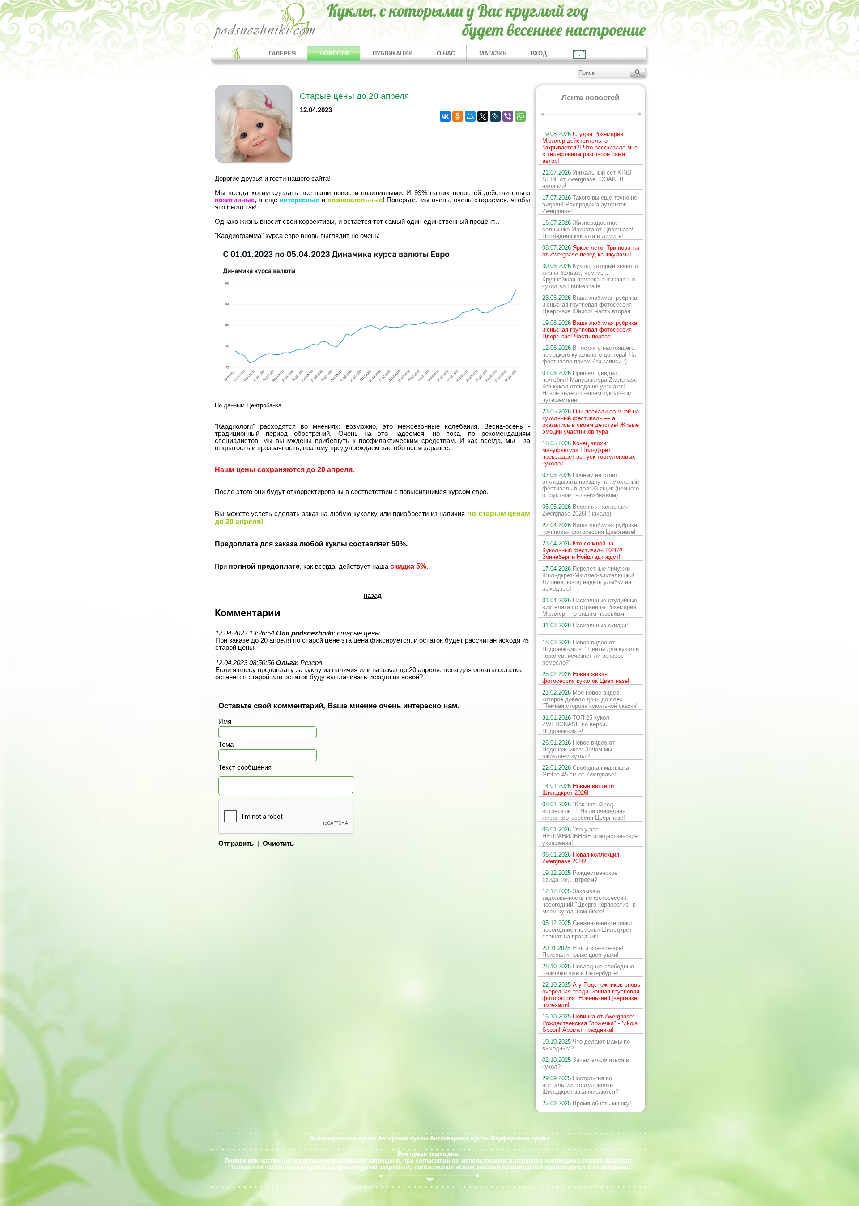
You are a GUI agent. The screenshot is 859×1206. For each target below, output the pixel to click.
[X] (482, 116)
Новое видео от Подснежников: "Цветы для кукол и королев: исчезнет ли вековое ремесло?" (590, 652)
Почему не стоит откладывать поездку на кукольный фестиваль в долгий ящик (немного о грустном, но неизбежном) (590, 485)
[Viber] (507, 116)
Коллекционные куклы (343, 1138)
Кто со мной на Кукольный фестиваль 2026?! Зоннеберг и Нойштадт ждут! (582, 550)
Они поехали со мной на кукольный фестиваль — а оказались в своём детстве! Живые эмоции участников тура (590, 421)
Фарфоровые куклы (519, 1138)
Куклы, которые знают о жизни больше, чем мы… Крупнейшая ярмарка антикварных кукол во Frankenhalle (590, 276)
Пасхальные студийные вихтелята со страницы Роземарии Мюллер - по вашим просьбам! (589, 607)
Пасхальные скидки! (585, 625)
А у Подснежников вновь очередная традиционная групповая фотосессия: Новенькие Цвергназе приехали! (591, 994)
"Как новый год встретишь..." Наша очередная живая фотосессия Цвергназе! (583, 811)
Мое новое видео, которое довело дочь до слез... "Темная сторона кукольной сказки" (590, 699)
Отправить (236, 843)
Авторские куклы (403, 1138)
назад (373, 595)
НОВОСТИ (334, 53)
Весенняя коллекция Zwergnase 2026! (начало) (585, 510)
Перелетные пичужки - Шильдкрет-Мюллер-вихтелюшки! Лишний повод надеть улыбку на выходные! (588, 578)
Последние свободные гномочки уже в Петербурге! (588, 969)
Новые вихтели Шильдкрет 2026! (578, 789)
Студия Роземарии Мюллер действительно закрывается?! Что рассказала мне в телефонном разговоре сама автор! (590, 147)
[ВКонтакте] (445, 116)
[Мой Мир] (470, 116)
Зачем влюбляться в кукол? (585, 1063)
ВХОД (539, 53)
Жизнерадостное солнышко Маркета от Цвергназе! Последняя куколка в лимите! (588, 229)
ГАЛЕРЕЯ (282, 53)
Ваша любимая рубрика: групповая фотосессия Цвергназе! (590, 528)
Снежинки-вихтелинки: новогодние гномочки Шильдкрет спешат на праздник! (588, 930)
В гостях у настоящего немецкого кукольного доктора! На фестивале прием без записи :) (589, 355)
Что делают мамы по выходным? (586, 1045)
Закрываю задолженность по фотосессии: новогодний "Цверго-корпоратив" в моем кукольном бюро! (589, 901)
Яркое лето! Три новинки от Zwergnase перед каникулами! (590, 251)
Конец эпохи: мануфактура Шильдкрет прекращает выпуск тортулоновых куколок (588, 453)
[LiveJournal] (495, 116)
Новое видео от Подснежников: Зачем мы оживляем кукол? (578, 749)
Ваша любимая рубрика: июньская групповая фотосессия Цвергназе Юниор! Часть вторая (590, 304)
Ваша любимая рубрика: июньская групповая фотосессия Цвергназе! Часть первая (590, 330)
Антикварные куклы (459, 1138)
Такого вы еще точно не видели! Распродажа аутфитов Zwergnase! (589, 204)
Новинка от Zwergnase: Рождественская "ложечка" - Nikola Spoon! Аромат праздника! (590, 1023)
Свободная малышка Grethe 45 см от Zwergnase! (585, 771)
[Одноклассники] (457, 116)
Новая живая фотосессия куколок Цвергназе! (585, 677)
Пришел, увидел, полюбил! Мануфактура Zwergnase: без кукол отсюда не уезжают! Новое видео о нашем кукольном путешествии (590, 386)
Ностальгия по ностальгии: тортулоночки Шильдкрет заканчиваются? (580, 1085)
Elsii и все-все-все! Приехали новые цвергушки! (583, 951)
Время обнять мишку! (586, 1103)
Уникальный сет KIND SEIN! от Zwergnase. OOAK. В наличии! (586, 179)
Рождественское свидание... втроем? (579, 876)
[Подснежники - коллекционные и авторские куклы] (264, 38)
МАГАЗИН (492, 53)
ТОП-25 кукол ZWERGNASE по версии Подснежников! (575, 724)
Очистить (278, 843)
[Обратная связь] (579, 54)
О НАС (446, 53)
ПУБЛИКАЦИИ (392, 53)
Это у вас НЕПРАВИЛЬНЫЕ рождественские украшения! (590, 836)
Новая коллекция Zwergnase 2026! (580, 858)
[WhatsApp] (520, 116)
